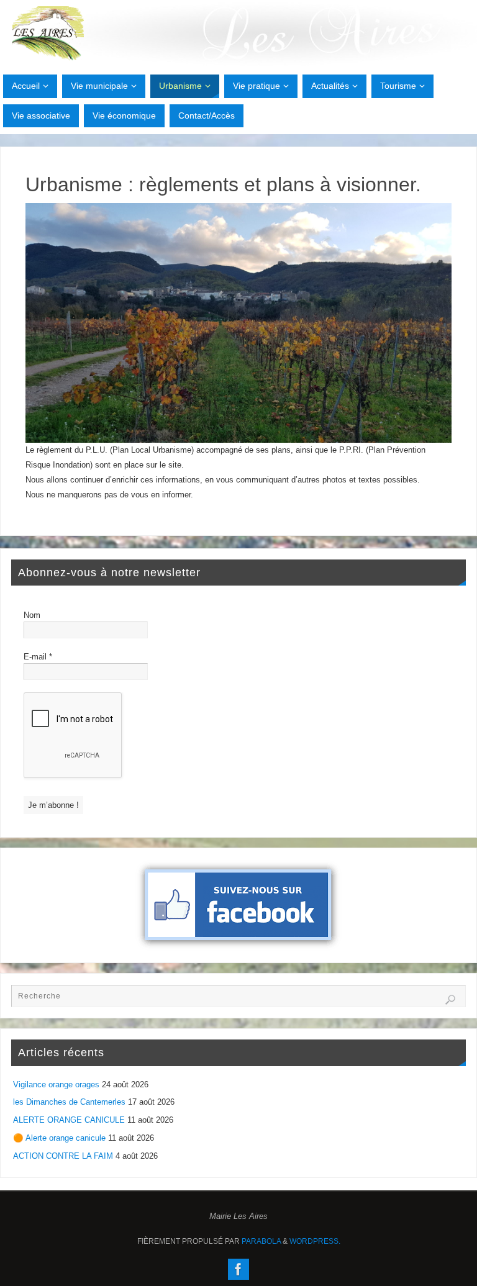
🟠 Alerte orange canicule (59, 1138)
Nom (32, 615)
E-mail (38, 656)
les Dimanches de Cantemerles (69, 1102)
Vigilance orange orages (56, 1084)
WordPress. (314, 1241)
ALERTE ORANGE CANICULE (69, 1120)
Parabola (261, 1241)
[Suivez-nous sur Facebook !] (238, 1269)
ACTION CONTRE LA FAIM (63, 1156)
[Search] (450, 1000)
